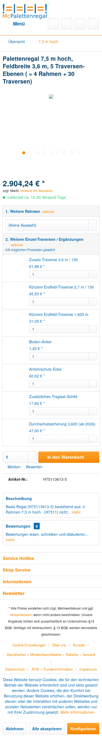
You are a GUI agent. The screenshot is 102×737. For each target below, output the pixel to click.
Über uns (59, 645)
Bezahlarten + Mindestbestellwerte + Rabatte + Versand (51, 654)
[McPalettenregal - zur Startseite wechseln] (26, 10)
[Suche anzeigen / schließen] (53, 23)
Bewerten (33, 466)
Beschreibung (19, 498)
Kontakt (79, 645)
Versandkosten (21, 614)
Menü (19, 23)
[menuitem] (13, 23)
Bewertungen (18, 526)
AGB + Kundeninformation (52, 669)
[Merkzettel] (66, 23)
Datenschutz (15, 669)
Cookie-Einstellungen (29, 645)
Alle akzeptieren (47, 728)
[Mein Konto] (80, 23)
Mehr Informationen (77, 712)
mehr (76, 512)
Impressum (88, 669)
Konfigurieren (83, 728)
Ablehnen (15, 728)
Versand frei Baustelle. (57, 184)
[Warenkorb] (93, 23)
